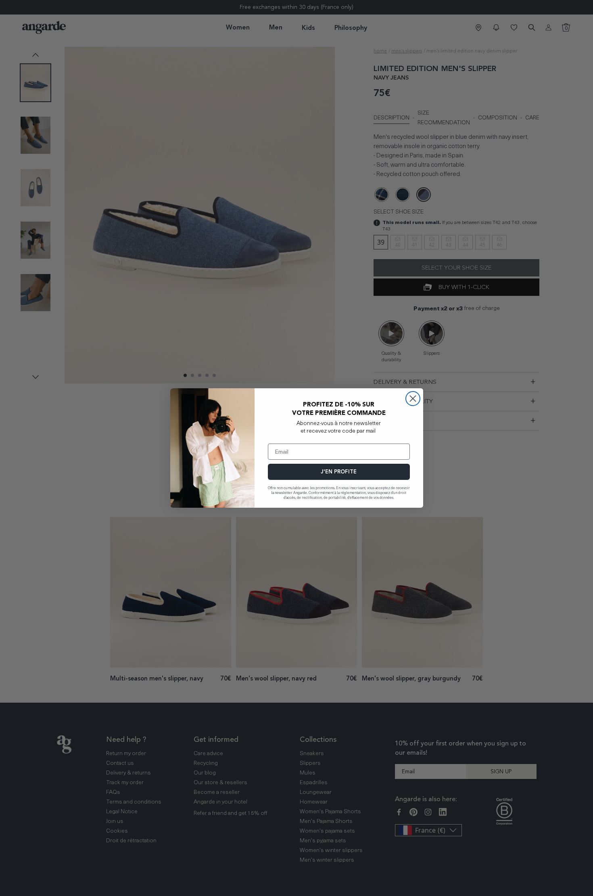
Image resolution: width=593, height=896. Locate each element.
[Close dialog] (413, 398)
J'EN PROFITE (339, 472)
